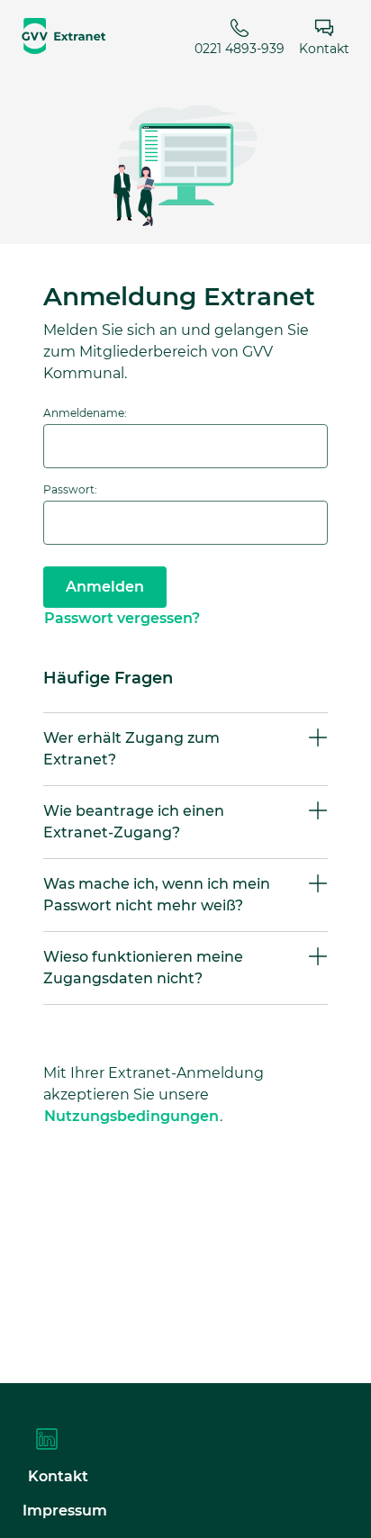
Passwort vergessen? (122, 618)
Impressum (65, 1510)
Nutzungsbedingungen (131, 1116)
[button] (185, 749)
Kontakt (324, 48)
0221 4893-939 (240, 48)
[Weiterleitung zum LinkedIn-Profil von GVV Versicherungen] (47, 1444)
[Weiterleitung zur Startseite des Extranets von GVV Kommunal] (64, 36)
